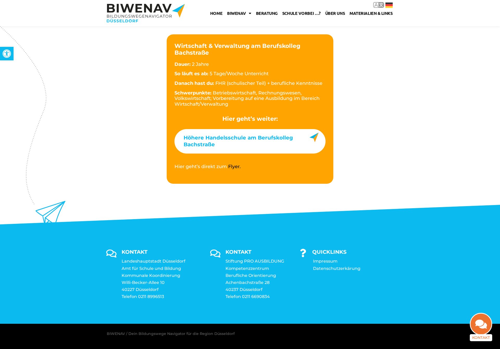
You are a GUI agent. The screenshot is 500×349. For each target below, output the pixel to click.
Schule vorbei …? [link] (301, 13)
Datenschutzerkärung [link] (336, 268)
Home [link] (216, 13)
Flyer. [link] (234, 166)
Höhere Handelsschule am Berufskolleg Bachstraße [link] (238, 141)
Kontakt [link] (481, 337)
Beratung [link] (267, 13)
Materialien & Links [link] (370, 13)
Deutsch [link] (385, 5)
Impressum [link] (325, 261)
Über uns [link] (335, 13)
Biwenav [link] (236, 13)
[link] (7, 53)
